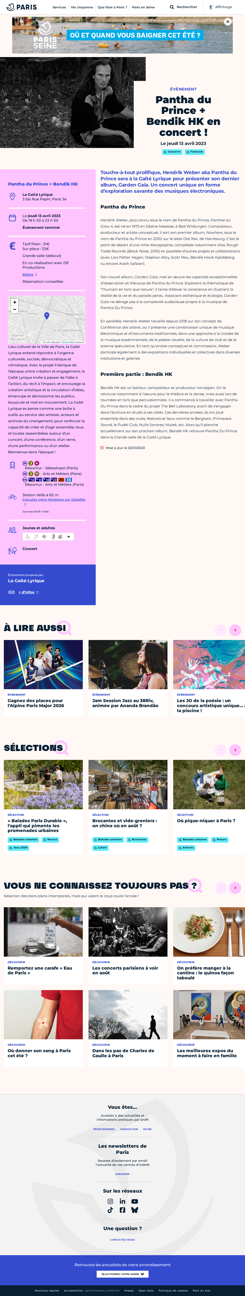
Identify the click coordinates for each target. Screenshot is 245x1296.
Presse (129, 1290)
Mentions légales (47, 1290)
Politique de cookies (173, 1290)
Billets (27, 274)
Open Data (146, 1290)
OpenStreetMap (68, 342)
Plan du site (201, 1290)
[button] (46, 316)
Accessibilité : (92, 1290)
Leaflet (48, 342)
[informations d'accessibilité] (48, 537)
